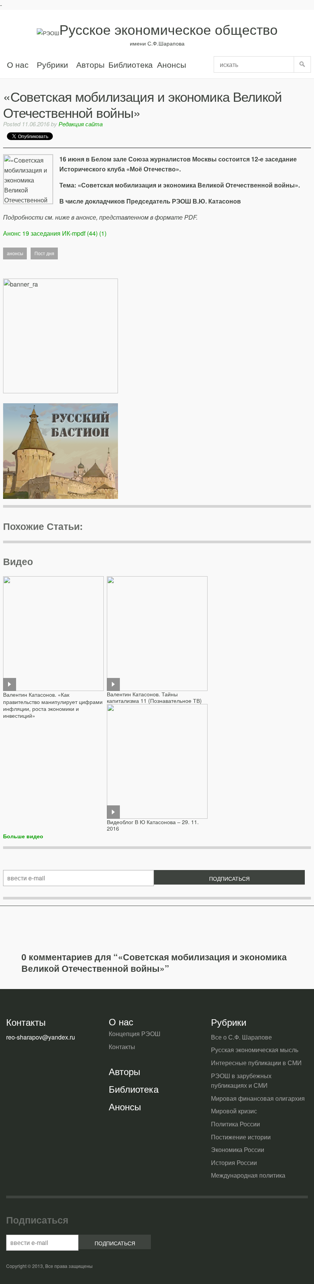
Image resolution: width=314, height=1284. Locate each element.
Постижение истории (241, 1136)
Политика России (235, 1123)
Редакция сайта (81, 124)
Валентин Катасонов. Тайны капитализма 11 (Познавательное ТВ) (154, 697)
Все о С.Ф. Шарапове (241, 1037)
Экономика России (237, 1149)
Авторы (90, 64)
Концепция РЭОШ (134, 1033)
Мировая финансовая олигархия (258, 1098)
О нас (18, 64)
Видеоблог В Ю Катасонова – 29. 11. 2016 (153, 825)
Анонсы (171, 64)
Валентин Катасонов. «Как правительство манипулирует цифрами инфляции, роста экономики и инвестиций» (53, 705)
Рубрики (52, 64)
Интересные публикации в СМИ (256, 1062)
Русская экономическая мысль (254, 1049)
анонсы (15, 253)
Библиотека (130, 64)
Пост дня (44, 253)
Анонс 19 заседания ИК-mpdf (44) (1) (54, 233)
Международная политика (248, 1175)
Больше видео (23, 836)
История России (234, 1162)
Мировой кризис (234, 1110)
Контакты (122, 1046)
